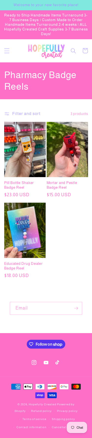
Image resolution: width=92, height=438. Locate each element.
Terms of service (34, 419)
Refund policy (41, 411)
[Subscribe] (76, 308)
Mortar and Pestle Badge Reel (62, 185)
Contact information (31, 427)
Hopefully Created (42, 404)
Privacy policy (67, 411)
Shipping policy (63, 419)
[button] (7, 51)
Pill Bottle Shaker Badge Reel (19, 185)
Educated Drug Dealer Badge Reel (23, 265)
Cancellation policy (66, 427)
